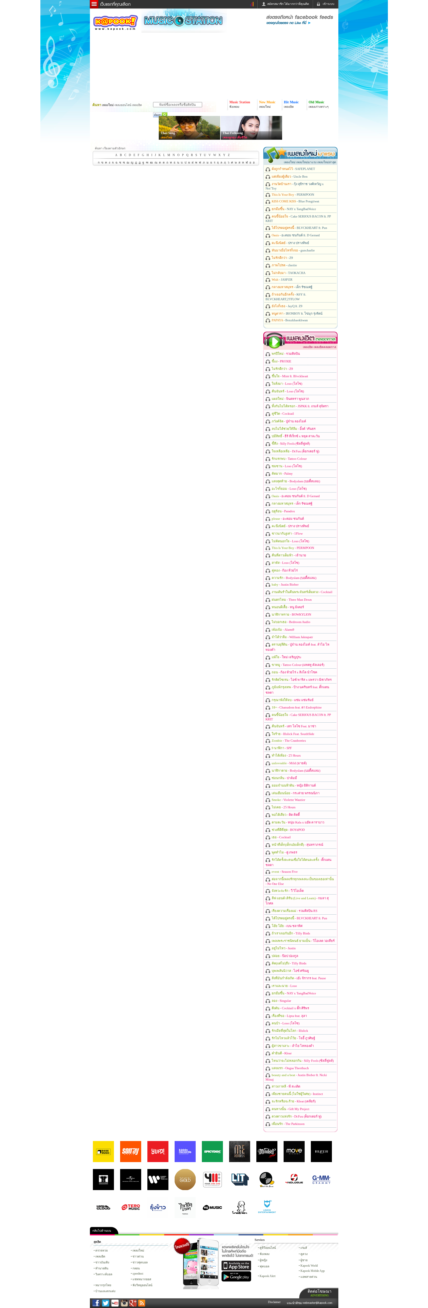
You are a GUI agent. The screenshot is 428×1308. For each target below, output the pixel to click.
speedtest (138, 1273)
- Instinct (297, 1094)
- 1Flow (287, 533)
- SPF (281, 748)
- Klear (281, 1053)
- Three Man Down (291, 599)
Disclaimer (274, 1302)
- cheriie (284, 265)
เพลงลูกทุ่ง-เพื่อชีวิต (235, 137)
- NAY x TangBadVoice (293, 209)
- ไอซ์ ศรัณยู (290, 971)
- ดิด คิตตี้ (285, 815)
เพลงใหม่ (138, 1250)
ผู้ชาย (304, 1260)
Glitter (325, 1234)
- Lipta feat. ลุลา (289, 1016)
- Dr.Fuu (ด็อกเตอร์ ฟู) (295, 451)
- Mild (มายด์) (289, 763)
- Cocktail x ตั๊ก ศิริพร (290, 1008)
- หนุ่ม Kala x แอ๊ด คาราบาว (297, 822)
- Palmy (282, 473)
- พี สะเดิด (285, 1086)
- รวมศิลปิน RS (294, 911)
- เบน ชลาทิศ (286, 926)
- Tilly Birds (290, 933)
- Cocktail (282, 413)
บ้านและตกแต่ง (105, 1291)
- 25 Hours (286, 755)
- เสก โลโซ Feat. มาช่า (293, 726)
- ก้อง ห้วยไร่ (284, 570)
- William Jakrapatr (292, 637)
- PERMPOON (292, 194)
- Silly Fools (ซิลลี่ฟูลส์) (290, 443)
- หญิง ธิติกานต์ (293, 785)
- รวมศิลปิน (285, 353)
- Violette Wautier (288, 800)
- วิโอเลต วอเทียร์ (303, 941)
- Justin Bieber (284, 584)
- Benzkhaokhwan (289, 320)
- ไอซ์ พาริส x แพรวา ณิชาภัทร (301, 679)
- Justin (283, 948)
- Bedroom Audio (290, 622)
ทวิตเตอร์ (201, 1234)
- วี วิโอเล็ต (287, 891)
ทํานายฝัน (101, 1268)
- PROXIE (281, 361)
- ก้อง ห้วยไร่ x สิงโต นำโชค (294, 672)
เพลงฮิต (100, 1256)
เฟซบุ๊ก (176, 1234)
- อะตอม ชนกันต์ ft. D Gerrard (295, 235)
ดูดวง (304, 1254)
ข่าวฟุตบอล (140, 1262)
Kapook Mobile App (312, 1271)
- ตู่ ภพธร (284, 852)
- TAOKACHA (288, 273)
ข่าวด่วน (138, 1256)
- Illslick (289, 1031)
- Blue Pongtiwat (295, 201)
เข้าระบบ (328, 4)
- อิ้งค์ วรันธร (293, 429)
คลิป (102, 1234)
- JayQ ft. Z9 (286, 306)
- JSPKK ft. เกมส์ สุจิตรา (299, 406)
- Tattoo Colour (289, 459)
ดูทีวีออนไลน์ (268, 1248)
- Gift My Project (290, 1109)
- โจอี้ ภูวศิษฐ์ (293, 1038)
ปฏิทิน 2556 (151, 1234)
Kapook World (309, 1265)
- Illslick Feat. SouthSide (292, 734)
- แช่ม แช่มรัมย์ (292, 700)
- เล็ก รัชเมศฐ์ (291, 287)
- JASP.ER (282, 279)
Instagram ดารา (226, 1234)
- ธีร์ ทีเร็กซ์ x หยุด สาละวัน (295, 436)
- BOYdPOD (288, 830)
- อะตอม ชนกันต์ (287, 518)
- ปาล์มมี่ (284, 778)
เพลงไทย (166, 137)
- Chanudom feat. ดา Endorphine (296, 707)
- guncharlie (293, 250)
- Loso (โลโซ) (286, 383)
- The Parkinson (288, 1124)
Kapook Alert (267, 1276)
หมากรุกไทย (300, 1234)
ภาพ (127, 1234)
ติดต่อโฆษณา (319, 1293)
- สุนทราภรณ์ (297, 844)
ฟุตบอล (264, 1266)
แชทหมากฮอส (275, 1234)
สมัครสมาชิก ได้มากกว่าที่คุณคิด (288, 4)
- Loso (284, 986)
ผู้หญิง (263, 1260)
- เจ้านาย (288, 555)
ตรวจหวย (101, 1250)
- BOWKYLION (291, 614)
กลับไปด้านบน (101, 1230)
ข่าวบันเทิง (102, 1262)
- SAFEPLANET (293, 169)
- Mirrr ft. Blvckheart (289, 376)
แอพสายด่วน (308, 1277)
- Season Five (284, 871)
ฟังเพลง (264, 1254)
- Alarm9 (282, 629)
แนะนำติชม (295, 1303)
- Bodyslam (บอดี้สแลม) (295, 481)
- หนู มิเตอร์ (287, 607)
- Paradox (283, 511)
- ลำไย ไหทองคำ (292, 1046)
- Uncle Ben (289, 176)
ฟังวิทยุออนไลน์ (142, 1285)
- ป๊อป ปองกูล (284, 956)
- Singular (281, 1001)
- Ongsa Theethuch (290, 1068)
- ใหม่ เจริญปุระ (286, 657)
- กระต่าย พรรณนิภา (295, 793)
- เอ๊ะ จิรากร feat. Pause (298, 978)
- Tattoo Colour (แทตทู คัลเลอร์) (297, 665)
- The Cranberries (288, 740)
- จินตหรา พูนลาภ (290, 399)
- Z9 (282, 258)
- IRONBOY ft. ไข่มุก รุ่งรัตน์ (296, 313)
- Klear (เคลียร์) (293, 1101)
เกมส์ (303, 1248)
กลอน (251, 1234)
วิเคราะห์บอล (103, 1274)
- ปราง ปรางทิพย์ (290, 243)
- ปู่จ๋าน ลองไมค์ (288, 421)
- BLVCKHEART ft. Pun (299, 228)
